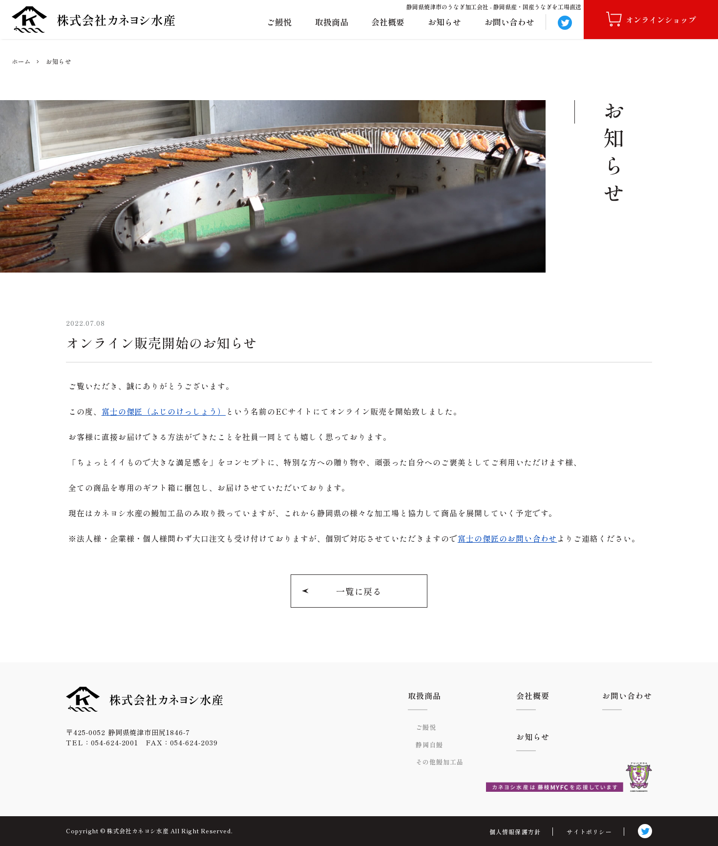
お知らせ (444, 22)
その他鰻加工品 (440, 761)
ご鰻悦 (279, 22)
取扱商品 (331, 22)
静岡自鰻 (429, 744)
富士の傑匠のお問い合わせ (507, 538)
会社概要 (387, 22)
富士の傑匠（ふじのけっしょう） (164, 411)
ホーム (21, 61)
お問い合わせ (509, 22)
